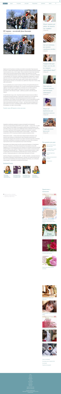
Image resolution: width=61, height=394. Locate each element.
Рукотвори (30, 382)
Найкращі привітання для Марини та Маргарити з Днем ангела (48, 221)
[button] (55, 3)
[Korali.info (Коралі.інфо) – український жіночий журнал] (5, 3)
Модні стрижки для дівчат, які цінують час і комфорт (49, 26)
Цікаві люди (30, 384)
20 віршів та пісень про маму (18, 108)
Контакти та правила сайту (30, 390)
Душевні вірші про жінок (47, 356)
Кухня (50, 3)
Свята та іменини (12, 194)
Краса (11, 3)
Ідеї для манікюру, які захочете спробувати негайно (49, 47)
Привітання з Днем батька (9, 196)
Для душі (26, 3)
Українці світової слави (30, 387)
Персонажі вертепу (46, 342)
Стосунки (19, 3)
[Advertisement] (21, 61)
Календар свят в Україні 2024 (48, 361)
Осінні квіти (49, 161)
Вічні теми (6, 194)
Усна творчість (30, 381)
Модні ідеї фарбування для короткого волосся (48, 111)
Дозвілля (43, 3)
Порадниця (34, 3)
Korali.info (31, 392)
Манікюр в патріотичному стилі (11, 195)
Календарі (44, 363)
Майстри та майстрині (30, 388)
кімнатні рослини (35, 391)
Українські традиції (46, 365)
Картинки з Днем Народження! (49, 206)
